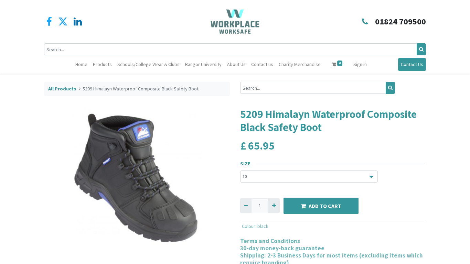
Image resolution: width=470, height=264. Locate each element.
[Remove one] (246, 205)
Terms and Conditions (270, 241)
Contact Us (412, 64)
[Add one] (273, 205)
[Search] (421, 49)
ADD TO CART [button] (325, 205)
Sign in (360, 64)
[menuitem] (81, 64)
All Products (62, 89)
